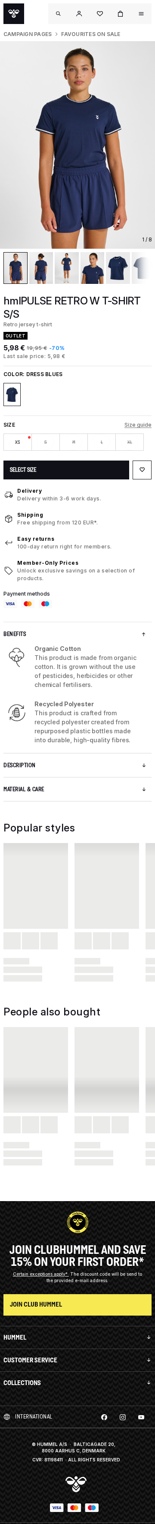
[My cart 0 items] (120, 13)
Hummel (14, 1337)
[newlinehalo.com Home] (13, 13)
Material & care (23, 789)
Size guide (138, 425)
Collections (22, 1382)
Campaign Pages (27, 34)
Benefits (14, 634)
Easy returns (35, 539)
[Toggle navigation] (58, 13)
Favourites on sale (90, 34)
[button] (79, 13)
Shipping (30, 515)
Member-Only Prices (47, 563)
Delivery (29, 491)
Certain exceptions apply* (41, 1274)
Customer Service (30, 1360)
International (34, 1416)
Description (19, 765)
